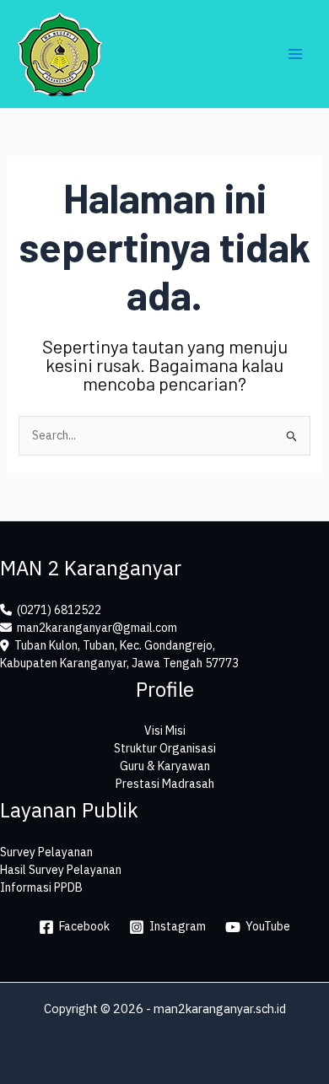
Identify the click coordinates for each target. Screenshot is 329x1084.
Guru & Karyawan (165, 766)
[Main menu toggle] (295, 54)
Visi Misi (165, 730)
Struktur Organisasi (165, 748)
